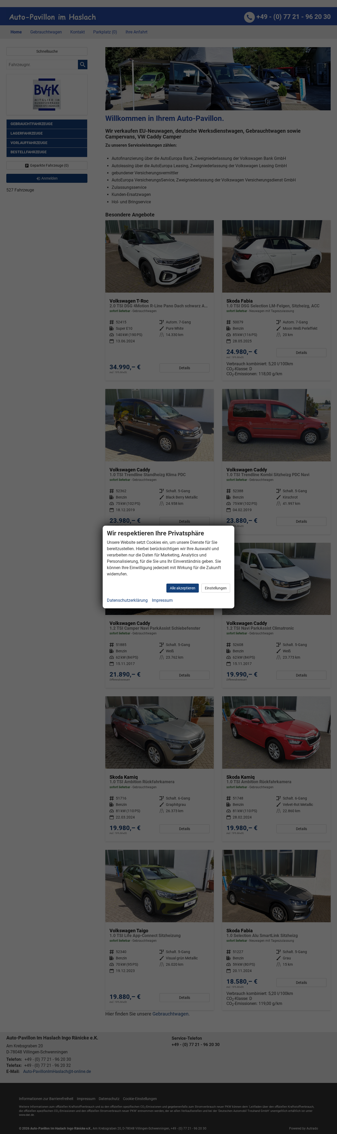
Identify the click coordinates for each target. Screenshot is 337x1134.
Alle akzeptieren (182, 588)
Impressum (162, 600)
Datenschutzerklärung (127, 600)
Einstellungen (216, 588)
